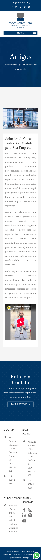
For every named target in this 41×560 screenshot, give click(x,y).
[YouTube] (24, 521)
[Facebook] (24, 510)
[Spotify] (30, 515)
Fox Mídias (17, 557)
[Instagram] (30, 510)
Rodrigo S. (27, 557)
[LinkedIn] (24, 515)
